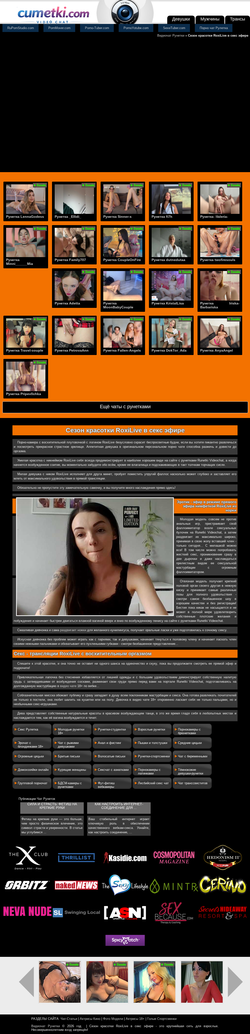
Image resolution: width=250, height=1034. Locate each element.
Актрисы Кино (90, 1019)
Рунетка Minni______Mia (19, 262)
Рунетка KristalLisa (168, 303)
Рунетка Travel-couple (24, 350)
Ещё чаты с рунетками (125, 406)
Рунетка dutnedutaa (168, 260)
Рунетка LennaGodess (25, 217)
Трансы (237, 19)
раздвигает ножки (73, 630)
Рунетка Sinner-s (117, 217)
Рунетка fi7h (162, 217)
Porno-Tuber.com (97, 28)
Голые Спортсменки (162, 1019)
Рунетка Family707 (70, 260)
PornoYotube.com (136, 28)
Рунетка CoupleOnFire (122, 260)
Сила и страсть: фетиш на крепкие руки (52, 806)
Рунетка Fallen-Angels (122, 350)
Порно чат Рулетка (214, 28)
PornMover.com (59, 28)
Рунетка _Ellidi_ (68, 217)
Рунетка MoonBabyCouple (118, 305)
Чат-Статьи (69, 1019)
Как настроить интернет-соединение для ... (119, 806)
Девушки (181, 19)
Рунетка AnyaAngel (216, 350)
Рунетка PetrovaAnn (72, 350)
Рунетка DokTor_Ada (169, 350)
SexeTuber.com (174, 28)
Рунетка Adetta (67, 303)
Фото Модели (113, 1019)
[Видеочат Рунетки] (53, 24)
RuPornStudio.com (20, 28)
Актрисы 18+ (135, 1019)
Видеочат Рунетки (170, 35)
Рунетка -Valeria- (214, 217)
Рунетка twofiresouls (217, 260)
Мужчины (209, 19)
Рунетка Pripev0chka (23, 394)
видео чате (68, 686)
